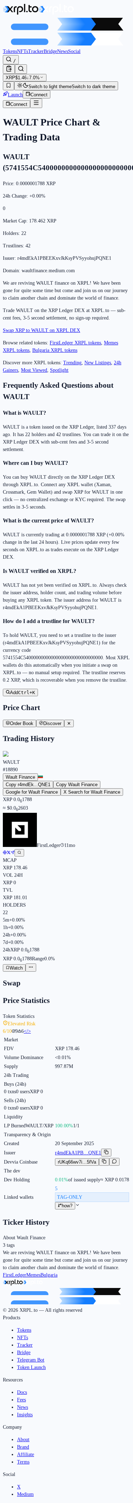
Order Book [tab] (21, 723)
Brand (23, 1447)
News (62, 51)
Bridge (50, 51)
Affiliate (25, 1454)
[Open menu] (36, 103)
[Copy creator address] (104, 1162)
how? (67, 1205)
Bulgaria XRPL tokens (54, 350)
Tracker (36, 51)
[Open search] (21, 69)
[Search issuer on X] (19, 853)
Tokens (10, 51)
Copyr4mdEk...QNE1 (28, 784)
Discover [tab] (52, 723)
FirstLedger (14, 1275)
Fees (21, 1399)
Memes (33, 1275)
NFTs (22, 51)
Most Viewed (34, 370)
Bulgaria (48, 1275)
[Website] (5, 852)
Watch (16, 968)
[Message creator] (114, 1162)
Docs (22, 1392)
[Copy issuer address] (106, 1152)
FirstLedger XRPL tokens (75, 342)
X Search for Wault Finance (91, 792)
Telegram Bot (30, 1360)
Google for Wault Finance (32, 792)
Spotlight (59, 370)
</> (27, 1031)
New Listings (97, 362)
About (23, 1439)
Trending (72, 362)
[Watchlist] (8, 85)
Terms (23, 1462)
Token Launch (31, 1367)
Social (74, 51)
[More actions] (31, 967)
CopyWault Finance (77, 784)
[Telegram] (13, 852)
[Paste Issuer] (9, 69)
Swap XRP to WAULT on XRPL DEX (41, 330)
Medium (25, 1494)
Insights (25, 1414)
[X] (9, 852)
